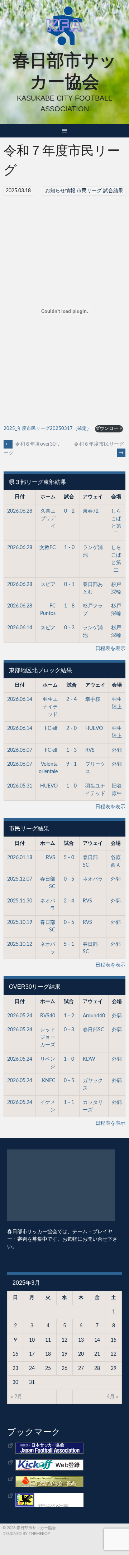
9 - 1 (71, 764)
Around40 (94, 1015)
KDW (89, 1059)
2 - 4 (71, 699)
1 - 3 (71, 750)
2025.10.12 (19, 944)
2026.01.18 (19, 857)
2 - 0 (71, 728)
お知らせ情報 (60, 190)
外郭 (117, 750)
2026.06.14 (19, 627)
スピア (48, 584)
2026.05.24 (19, 1015)
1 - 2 (69, 1015)
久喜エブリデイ (48, 519)
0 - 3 (69, 627)
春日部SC (93, 1029)
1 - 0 (69, 547)
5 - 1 (69, 944)
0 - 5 (69, 879)
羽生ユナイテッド (50, 707)
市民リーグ (89, 190)
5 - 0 (69, 857)
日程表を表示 (110, 648)
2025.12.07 (19, 879)
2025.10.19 (19, 922)
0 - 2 (69, 511)
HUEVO (94, 728)
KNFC (48, 1080)
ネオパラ (93, 879)
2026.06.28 (19, 511)
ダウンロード (109, 428)
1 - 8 (69, 606)
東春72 (91, 511)
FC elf (51, 728)
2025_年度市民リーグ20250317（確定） (47, 428)
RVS (90, 750)
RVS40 (47, 1015)
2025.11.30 (19, 901)
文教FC (47, 547)
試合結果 (113, 190)
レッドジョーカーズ (47, 1037)
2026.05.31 (19, 786)
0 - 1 (69, 584)
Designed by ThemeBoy (26, 1534)
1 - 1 (69, 1102)
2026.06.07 (19, 750)
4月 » (112, 1396)
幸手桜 (92, 699)
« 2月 (16, 1396)
